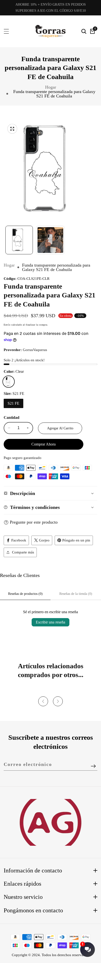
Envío (7, 324)
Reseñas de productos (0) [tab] (25, 594)
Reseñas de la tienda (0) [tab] (75, 594)
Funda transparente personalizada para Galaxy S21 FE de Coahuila (54, 93)
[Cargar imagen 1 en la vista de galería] (19, 240)
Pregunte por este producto (34, 522)
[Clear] (8, 382)
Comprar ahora (43, 444)
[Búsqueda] (83, 31)
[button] (43, 701)
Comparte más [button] (23, 552)
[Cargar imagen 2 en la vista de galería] (50, 240)
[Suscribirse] (93, 766)
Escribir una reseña (50, 622)
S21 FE (13, 403)
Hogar (50, 87)
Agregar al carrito (60, 428)
